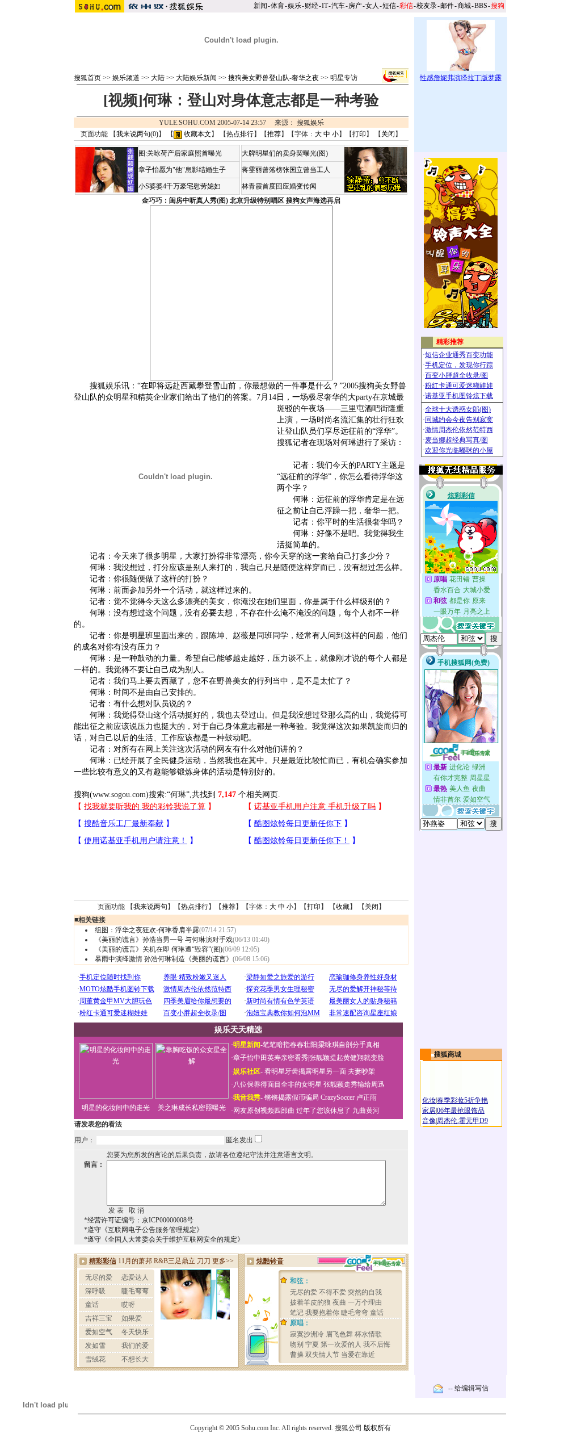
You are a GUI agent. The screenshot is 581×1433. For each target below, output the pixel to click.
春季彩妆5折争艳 (462, 1100)
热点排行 (240, 134)
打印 (359, 134)
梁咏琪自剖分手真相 (349, 1045)
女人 (372, 6)
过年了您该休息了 (323, 1110)
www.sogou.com (119, 794)
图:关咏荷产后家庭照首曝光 (180, 153)
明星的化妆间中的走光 (116, 1108)
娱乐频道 (126, 78)
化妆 (429, 1100)
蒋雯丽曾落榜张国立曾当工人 (286, 170)
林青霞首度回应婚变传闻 (279, 186)
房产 (355, 6)
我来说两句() (137, 134)
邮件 (447, 6)
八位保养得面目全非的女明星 (277, 1084)
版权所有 (377, 1428)
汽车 (338, 6)
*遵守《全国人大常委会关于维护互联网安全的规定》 (164, 1239)
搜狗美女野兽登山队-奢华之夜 (273, 78)
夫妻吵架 (361, 1071)
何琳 (178, 794)
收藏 (343, 907)
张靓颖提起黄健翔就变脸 (346, 1058)
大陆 (158, 78)
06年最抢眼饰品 (461, 1110)
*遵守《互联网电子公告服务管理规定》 (143, 1230)
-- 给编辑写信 (468, 1388)
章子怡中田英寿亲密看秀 (270, 1058)
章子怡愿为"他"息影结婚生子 (182, 170)
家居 (429, 1110)
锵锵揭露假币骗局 (291, 1097)
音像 (429, 1121)
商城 (464, 6)
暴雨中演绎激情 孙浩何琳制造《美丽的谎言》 (164, 959)
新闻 (260, 6)
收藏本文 (196, 134)
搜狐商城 (447, 1054)
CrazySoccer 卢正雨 (349, 1097)
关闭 (388, 134)
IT (325, 6)
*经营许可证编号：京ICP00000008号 (138, 1220)
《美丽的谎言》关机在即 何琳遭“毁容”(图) (158, 949)
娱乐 (294, 6)
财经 (311, 6)
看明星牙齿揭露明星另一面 (304, 1071)
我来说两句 (150, 907)
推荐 (274, 134)
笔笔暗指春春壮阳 (290, 1045)
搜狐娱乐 (310, 123)
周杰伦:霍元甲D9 (462, 1121)
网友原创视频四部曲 (263, 1110)
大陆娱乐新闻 (196, 78)
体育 (277, 6)
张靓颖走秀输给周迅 (354, 1084)
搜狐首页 (87, 78)
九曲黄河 (366, 1110)
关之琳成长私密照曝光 (192, 1108)
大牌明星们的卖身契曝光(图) (285, 153)
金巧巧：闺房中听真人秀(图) (185, 200)
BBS (480, 6)
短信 (389, 6)
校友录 (426, 6)
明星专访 (343, 78)
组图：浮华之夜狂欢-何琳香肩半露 (147, 930)
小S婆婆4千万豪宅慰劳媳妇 (179, 186)
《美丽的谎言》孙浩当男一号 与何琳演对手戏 (164, 940)
